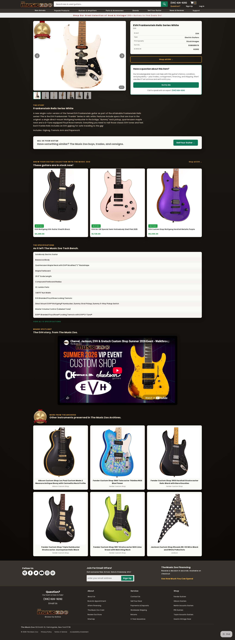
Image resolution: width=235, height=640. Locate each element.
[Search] (164, 4)
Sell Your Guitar (154, 10)
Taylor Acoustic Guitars (183, 614)
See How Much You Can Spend (177, 578)
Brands (136, 10)
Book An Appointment (97, 601)
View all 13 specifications (47, 321)
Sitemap (91, 619)
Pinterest (52, 573)
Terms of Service (60, 632)
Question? (175, 6)
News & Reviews (177, 10)
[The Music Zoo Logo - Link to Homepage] (36, 4)
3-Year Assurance (138, 619)
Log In (201, 6)
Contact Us (135, 596)
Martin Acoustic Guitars (183, 605)
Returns (134, 614)
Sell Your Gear (136, 601)
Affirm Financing (94, 605)
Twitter (36, 573)
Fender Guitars (180, 596)
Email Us (52, 603)
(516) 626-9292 (178, 2)
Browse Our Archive (53, 617)
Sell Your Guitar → (185, 142)
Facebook (30, 573)
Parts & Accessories (114, 10)
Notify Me (166, 85)
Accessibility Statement (79, 632)
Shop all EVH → (166, 59)
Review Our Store (95, 614)
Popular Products (61, 10)
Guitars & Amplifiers (88, 10)
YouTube (41, 573)
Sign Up (189, 6)
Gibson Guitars (180, 601)
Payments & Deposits (140, 605)
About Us (91, 596)
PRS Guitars (178, 610)
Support (196, 10)
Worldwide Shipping (139, 610)
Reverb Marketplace (24, 573)
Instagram (47, 573)
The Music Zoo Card (96, 610)
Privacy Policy (46, 632)
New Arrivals (40, 10)
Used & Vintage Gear (182, 619)
